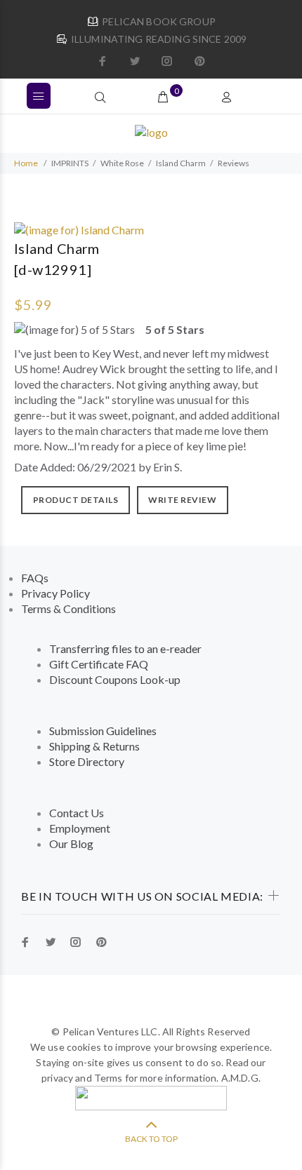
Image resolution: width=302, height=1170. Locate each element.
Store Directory (86, 761)
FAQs (34, 577)
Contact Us (76, 812)
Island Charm (181, 163)
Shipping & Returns (94, 746)
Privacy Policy (55, 593)
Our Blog (71, 843)
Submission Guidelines (103, 730)
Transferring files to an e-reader (125, 648)
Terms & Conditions (68, 608)
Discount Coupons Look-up (114, 679)
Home (26, 163)
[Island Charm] (79, 228)
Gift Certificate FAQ (98, 664)
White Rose (122, 163)
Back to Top (151, 1139)
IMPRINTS (69, 163)
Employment (79, 828)
